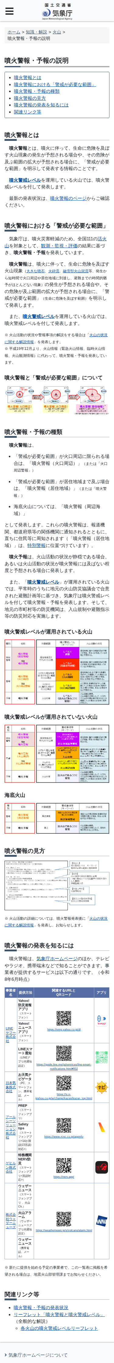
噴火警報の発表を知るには (41, 104)
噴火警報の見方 (30, 98)
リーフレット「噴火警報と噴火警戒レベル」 (59, 1314)
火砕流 (53, 271)
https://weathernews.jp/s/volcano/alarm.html (64, 1230)
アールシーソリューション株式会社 (11, 1127)
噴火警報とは (27, 77)
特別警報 (36, 545)
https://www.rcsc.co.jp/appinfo (63, 1136)
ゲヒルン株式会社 (11, 1167)
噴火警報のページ (68, 198)
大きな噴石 (35, 271)
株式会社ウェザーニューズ (11, 1221)
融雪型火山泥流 (75, 271)
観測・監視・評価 (59, 245)
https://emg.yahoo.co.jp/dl (64, 1029)
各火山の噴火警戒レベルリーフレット (59, 1328)
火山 (57, 32)
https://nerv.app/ (64, 1176)
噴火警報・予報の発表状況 (41, 1307)
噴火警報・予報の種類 (37, 91)
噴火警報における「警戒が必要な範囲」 (55, 84)
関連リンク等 (27, 111)
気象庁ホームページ (57, 958)
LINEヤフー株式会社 (11, 1035)
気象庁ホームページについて (38, 1355)
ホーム (14, 32)
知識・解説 (36, 32)
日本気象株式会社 (11, 1087)
